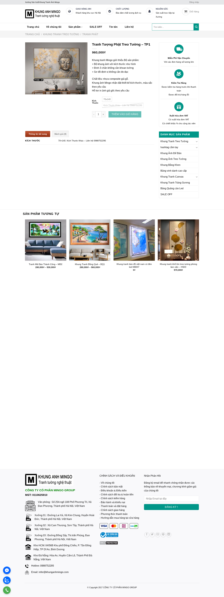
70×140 (62, 140)
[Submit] (196, 26)
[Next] (199, 341)
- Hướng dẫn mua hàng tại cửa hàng (119, 518)
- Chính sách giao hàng (112, 510)
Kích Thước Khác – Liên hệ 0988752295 (86, 140)
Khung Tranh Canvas (171, 176)
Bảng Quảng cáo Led (171, 188)
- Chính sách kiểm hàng (112, 498)
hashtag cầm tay (169, 147)
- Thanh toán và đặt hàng (113, 506)
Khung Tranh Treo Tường (61, 34)
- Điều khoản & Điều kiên (113, 490)
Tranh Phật (90, 34)
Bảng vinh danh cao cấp (173, 170)
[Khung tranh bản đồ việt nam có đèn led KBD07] (134, 240)
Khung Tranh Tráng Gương (175, 182)
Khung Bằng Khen (170, 165)
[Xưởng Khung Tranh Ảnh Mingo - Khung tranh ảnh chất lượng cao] (43, 13)
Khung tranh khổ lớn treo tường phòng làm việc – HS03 (178, 265)
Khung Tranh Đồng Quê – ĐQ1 (90, 264)
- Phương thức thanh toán (114, 514)
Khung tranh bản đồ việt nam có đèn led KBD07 (134, 265)
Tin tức (113, 27)
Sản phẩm (74, 27)
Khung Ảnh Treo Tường (173, 159)
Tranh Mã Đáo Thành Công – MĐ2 (45, 264)
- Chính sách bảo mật (111, 486)
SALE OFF (96, 27)
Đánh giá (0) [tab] (60, 134)
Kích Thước (95, 102)
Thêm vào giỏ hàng (125, 114)
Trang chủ (33, 27)
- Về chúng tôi (107, 483)
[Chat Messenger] (7, 570)
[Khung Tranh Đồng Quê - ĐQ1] (89, 240)
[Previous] (25, 341)
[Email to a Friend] (157, 534)
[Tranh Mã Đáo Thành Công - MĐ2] (45, 240)
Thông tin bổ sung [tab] (38, 134)
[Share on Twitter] (152, 534)
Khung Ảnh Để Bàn (170, 153)
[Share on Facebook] (146, 534)
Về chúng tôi (53, 27)
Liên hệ (129, 27)
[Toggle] (197, 141)
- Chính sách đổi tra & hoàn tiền (116, 494)
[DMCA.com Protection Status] (109, 543)
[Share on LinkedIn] (168, 534)
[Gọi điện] (7, 590)
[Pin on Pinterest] (163, 534)
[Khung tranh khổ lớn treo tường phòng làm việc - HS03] (178, 240)
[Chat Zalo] (7, 580)
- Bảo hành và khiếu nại (112, 502)
